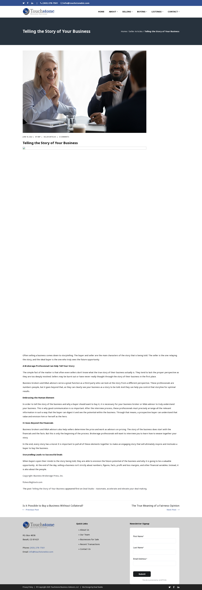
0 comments (64, 137)
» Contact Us (84, 549)
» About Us (83, 529)
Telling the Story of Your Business (48, 488)
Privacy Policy (28, 587)
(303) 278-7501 (50, 3)
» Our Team (84, 534)
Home (124, 31)
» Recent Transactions (89, 544)
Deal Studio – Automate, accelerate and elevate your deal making (114, 488)
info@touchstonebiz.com (76, 3)
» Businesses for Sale (88, 539)
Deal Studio (98, 587)
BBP (39, 137)
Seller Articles (135, 31)
